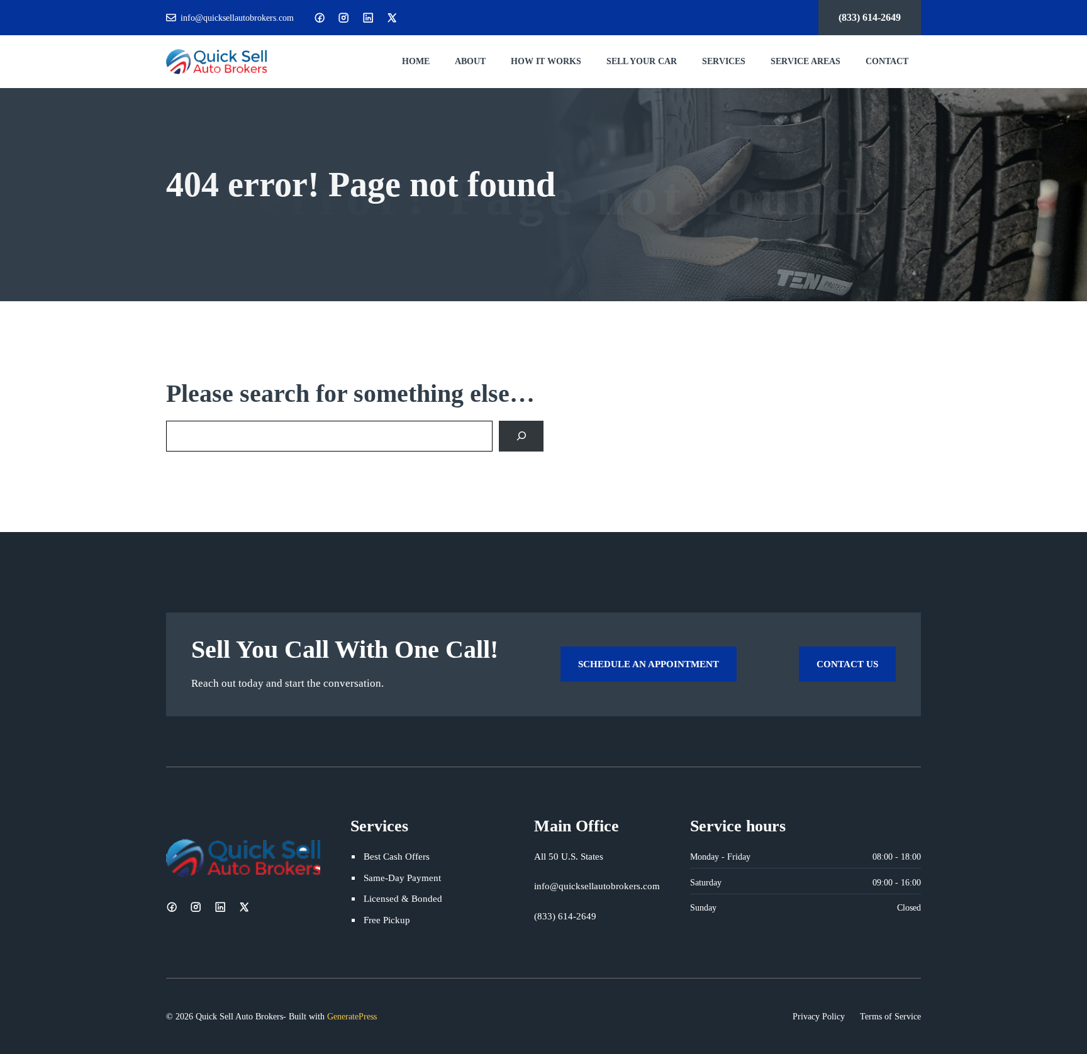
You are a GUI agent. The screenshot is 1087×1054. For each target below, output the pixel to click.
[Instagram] (343, 17)
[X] (392, 17)
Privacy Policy (819, 1016)
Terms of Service (890, 1016)
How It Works (546, 61)
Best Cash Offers (397, 856)
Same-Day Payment (402, 877)
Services (723, 61)
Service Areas (805, 61)
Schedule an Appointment (648, 663)
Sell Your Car (641, 61)
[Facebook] (319, 17)
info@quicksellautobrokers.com (237, 18)
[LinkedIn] (368, 17)
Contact (887, 61)
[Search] (521, 436)
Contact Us (847, 663)
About (470, 61)
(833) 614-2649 (870, 17)
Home (416, 61)
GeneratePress (352, 1016)
